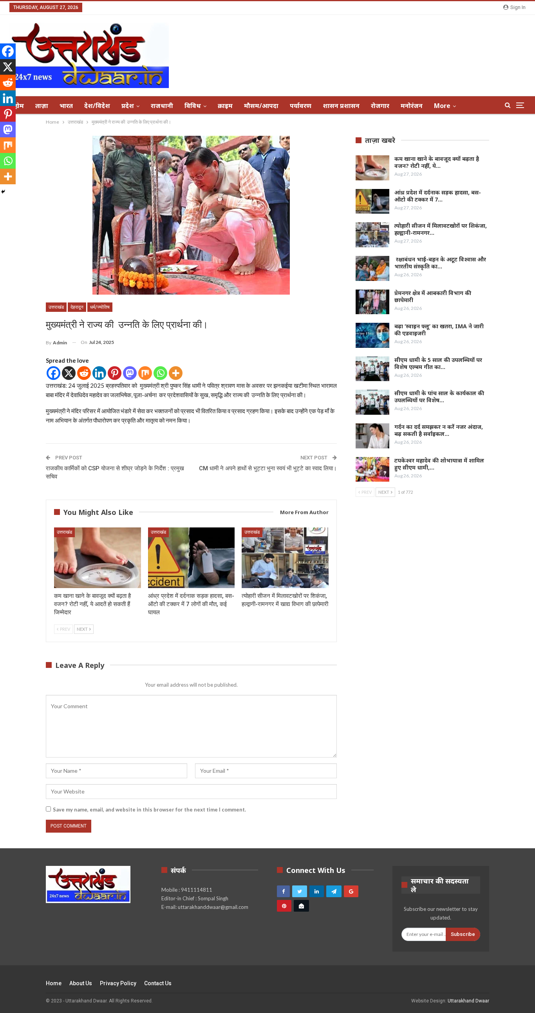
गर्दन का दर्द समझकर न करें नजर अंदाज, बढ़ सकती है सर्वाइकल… (438, 430)
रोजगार (380, 105)
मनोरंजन (412, 105)
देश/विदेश (97, 105)
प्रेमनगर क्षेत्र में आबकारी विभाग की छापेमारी (432, 296)
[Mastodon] (130, 373)
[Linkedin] (99, 373)
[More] (176, 373)
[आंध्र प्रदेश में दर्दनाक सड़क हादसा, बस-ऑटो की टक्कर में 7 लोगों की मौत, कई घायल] (191, 557)
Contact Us (158, 983)
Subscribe (463, 934)
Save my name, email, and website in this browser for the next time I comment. (149, 809)
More (442, 105)
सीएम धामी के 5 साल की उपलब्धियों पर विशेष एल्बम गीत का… (438, 363)
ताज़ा (41, 105)
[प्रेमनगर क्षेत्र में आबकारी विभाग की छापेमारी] (372, 302)
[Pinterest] (114, 373)
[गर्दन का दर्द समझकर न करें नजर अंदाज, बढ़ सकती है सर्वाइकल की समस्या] (372, 435)
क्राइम (225, 105)
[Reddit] (84, 373)
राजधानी (162, 105)
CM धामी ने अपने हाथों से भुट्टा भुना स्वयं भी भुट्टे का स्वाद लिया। (268, 468)
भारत (66, 105)
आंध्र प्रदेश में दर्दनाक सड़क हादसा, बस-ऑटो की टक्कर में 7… (437, 196)
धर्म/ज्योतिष (100, 307)
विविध (192, 105)
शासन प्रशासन (341, 105)
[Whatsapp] (160, 373)
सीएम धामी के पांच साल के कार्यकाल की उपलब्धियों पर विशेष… (439, 396)
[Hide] (3, 192)
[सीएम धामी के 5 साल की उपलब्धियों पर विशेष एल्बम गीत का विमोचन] (372, 368)
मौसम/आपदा (261, 105)
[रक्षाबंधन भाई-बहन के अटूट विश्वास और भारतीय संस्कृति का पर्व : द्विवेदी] (372, 268)
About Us (80, 983)
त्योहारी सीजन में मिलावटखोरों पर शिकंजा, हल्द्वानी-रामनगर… (440, 229)
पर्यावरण (300, 105)
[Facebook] (53, 373)
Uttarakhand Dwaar (468, 1001)
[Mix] (145, 373)
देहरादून (76, 307)
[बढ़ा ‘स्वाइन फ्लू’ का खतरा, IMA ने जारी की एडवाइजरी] (372, 335)
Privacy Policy (118, 983)
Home (53, 983)
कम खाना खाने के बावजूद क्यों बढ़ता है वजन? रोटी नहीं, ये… (436, 162)
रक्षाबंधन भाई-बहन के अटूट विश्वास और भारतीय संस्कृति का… (440, 262)
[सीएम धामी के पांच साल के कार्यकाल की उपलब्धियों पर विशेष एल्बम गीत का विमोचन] (372, 402)
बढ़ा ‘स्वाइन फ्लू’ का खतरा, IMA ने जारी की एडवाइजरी (439, 329)
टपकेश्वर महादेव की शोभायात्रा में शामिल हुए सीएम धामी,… (439, 464)
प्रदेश (127, 105)
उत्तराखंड (56, 307)
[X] (69, 373)
